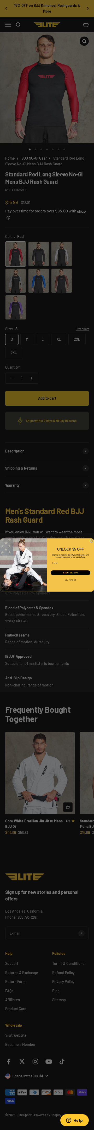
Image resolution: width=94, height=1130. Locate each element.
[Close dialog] (91, 540)
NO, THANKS (70, 580)
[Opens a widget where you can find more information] (74, 1120)
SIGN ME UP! (70, 573)
